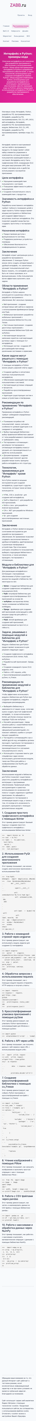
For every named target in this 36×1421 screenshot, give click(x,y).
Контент (6, 41)
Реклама (15, 41)
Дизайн (25, 31)
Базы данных (19, 36)
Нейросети (15, 31)
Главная (6, 26)
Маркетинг (7, 36)
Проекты (21, 15)
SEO (28, 36)
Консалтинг (25, 41)
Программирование (21, 26)
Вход (30, 15)
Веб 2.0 (6, 31)
